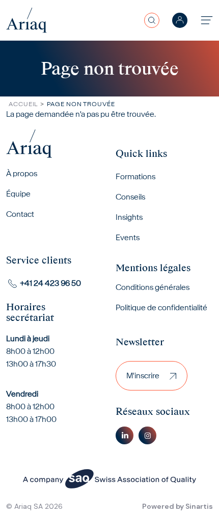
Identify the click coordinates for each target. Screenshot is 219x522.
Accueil (23, 104)
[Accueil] (26, 20)
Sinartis (199, 506)
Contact (20, 214)
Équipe (18, 194)
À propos (21, 173)
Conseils (130, 197)
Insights (129, 217)
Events (128, 237)
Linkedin (124, 435)
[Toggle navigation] (207, 20)
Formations (135, 176)
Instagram (147, 435)
